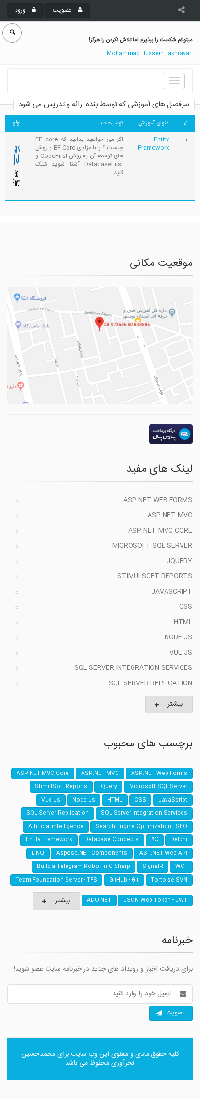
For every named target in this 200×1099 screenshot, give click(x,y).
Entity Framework (153, 144)
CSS (185, 607)
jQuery (179, 561)
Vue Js (180, 653)
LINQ (38, 853)
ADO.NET (99, 900)
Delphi (178, 840)
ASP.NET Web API (163, 853)
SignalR (152, 866)
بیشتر (175, 704)
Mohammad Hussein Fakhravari (150, 53)
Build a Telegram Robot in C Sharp (83, 866)
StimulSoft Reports (154, 576)
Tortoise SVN (169, 880)
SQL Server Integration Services (133, 668)
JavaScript (171, 592)
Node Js (178, 637)
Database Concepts (111, 840)
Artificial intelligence (55, 826)
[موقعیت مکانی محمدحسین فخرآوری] (100, 345)
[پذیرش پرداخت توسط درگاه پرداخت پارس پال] (100, 434)
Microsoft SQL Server (152, 546)
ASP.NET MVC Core (160, 531)
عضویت (63, 10)
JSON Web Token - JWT (155, 900)
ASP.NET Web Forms (157, 500)
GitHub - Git (124, 880)
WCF (181, 866)
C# (154, 840)
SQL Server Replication (150, 683)
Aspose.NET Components (91, 853)
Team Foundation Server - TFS (56, 880)
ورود (21, 10)
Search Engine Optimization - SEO (141, 826)
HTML (183, 622)
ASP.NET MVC (170, 515)
